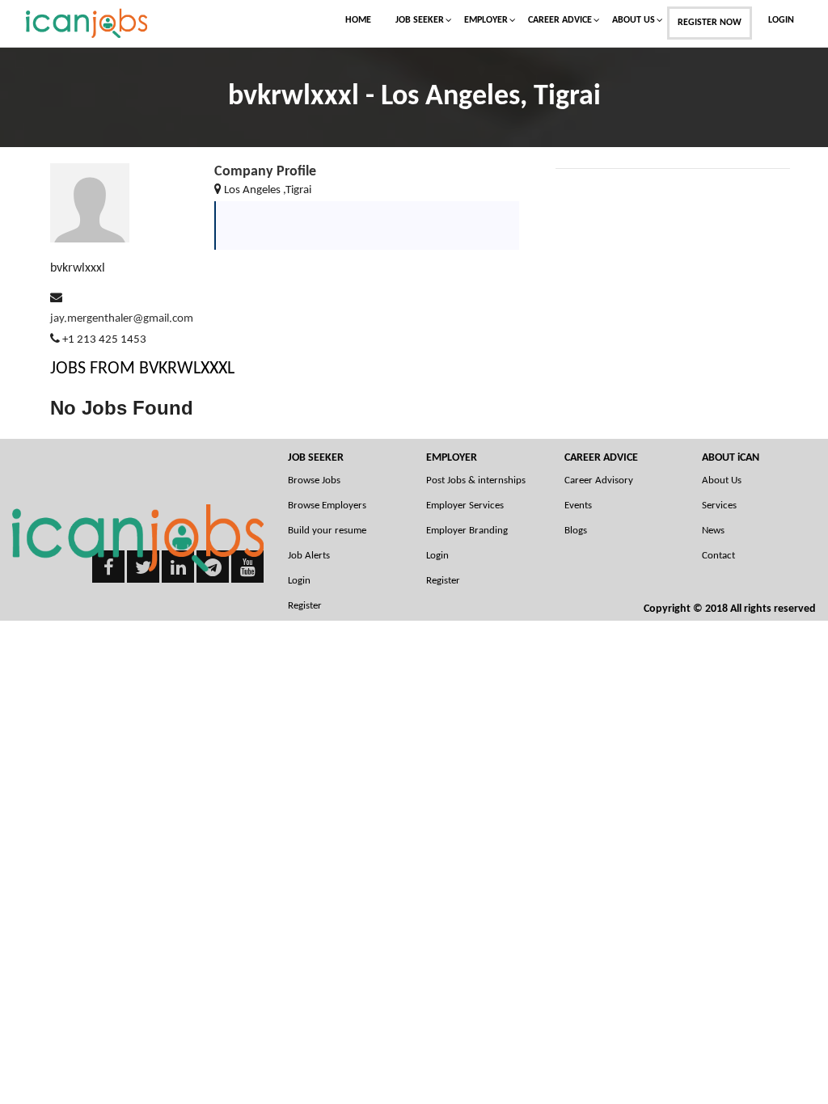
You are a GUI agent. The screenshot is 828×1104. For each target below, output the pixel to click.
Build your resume (327, 530)
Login (781, 20)
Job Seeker (419, 20)
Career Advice (560, 20)
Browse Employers (327, 505)
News (713, 530)
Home (358, 20)
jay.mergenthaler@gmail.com (121, 319)
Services (719, 505)
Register (443, 580)
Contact (718, 555)
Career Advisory (598, 480)
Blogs (575, 530)
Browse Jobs (314, 480)
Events (578, 505)
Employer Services (465, 505)
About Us (633, 20)
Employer (486, 20)
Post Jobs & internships (476, 480)
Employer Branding (467, 530)
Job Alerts (309, 555)
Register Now (709, 22)
